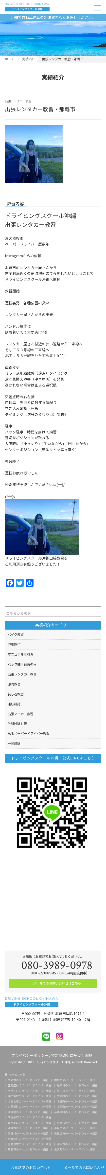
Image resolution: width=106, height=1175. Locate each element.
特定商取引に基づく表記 (71, 1055)
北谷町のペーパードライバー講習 (77, 1101)
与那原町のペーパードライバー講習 (76, 1112)
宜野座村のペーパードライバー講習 (29, 1085)
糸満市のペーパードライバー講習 (28, 1080)
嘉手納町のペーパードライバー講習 (29, 1123)
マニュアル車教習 (20, 654)
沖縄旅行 (14, 644)
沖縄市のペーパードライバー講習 (28, 1128)
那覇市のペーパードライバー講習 (28, 1149)
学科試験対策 (17, 723)
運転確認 (14, 703)
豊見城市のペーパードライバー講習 (76, 1133)
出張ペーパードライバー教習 (28, 733)
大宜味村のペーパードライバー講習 (29, 1139)
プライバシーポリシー (29, 1055)
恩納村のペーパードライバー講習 (77, 1085)
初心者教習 (16, 693)
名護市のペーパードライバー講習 (77, 1123)
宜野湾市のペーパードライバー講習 (29, 1144)
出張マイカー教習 (20, 713)
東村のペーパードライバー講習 (76, 1091)
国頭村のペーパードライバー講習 (74, 1080)
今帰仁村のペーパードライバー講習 (29, 1091)
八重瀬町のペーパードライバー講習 (29, 1106)
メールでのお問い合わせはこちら (56, 983)
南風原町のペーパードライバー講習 (29, 1117)
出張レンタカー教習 (18, 101)
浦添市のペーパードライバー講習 (77, 1144)
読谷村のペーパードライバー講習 (28, 1133)
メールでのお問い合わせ (80, 1167)
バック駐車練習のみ (22, 664)
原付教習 (14, 683)
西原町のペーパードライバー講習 (28, 1112)
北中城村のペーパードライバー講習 (29, 1096)
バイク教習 (16, 634)
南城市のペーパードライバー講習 (74, 1128)
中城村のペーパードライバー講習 (77, 1096)
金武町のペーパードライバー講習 (74, 1149)
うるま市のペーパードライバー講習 (29, 1101)
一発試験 (14, 743)
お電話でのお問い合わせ (26, 1167)
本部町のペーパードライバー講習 (77, 1106)
